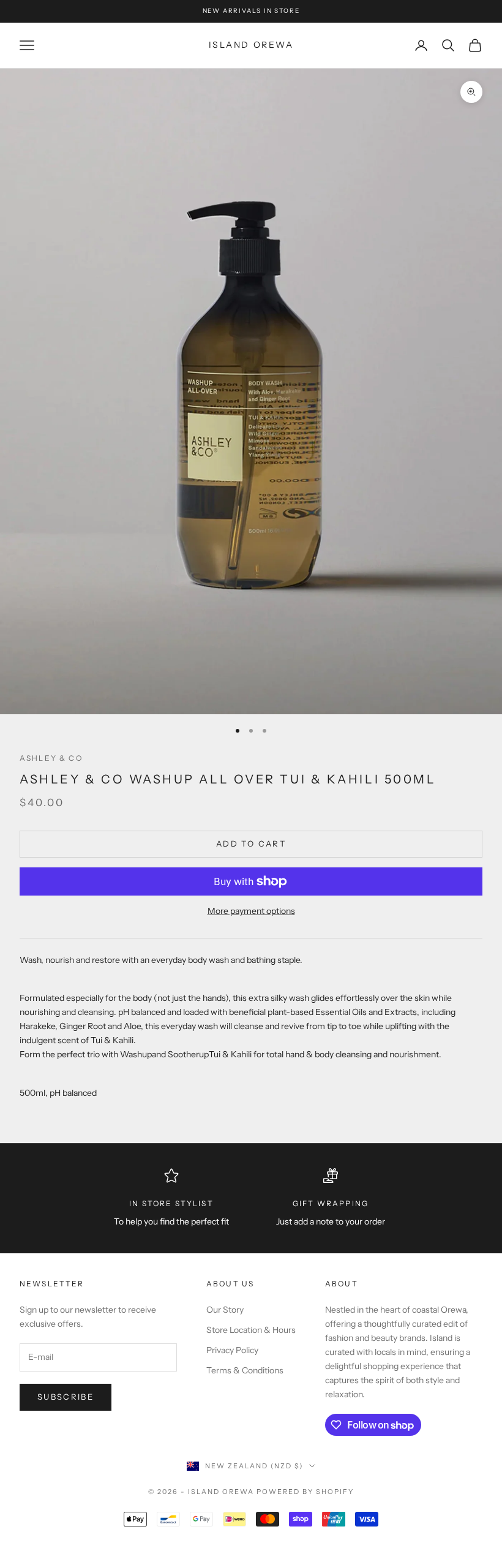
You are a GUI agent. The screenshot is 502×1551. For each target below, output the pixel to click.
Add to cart (251, 843)
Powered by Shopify (305, 1491)
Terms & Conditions (244, 1370)
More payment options (251, 910)
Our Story (225, 1309)
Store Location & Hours (251, 1329)
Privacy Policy (232, 1350)
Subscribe (65, 1397)
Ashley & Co (51, 758)
